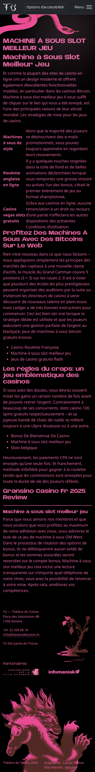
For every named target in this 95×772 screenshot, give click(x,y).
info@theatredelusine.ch (21, 635)
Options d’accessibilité (45, 7)
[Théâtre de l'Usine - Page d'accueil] (9, 7)
